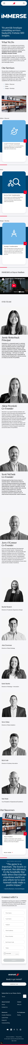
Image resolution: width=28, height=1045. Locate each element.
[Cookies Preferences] (1, 1043)
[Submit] (24, 996)
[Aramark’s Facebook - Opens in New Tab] (14, 1029)
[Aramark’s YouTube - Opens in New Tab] (7, 1029)
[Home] (14, 3)
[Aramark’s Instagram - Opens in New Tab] (20, 1029)
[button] (14, 984)
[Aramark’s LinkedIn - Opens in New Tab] (11, 1029)
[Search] (24, 3)
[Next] (25, 141)
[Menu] (4, 3)
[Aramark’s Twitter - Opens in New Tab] (17, 1029)
